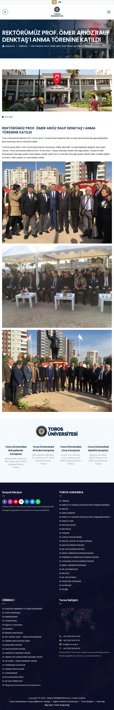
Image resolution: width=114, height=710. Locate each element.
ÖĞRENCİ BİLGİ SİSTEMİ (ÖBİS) (17, 641)
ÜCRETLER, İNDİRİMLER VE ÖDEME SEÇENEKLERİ (23, 609)
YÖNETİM (65, 533)
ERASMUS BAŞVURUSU (13, 633)
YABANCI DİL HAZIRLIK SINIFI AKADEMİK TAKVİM (23, 657)
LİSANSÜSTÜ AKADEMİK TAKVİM (17, 653)
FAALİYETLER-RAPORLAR (71, 581)
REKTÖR (64, 509)
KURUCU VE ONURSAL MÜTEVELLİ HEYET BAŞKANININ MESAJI (85, 517)
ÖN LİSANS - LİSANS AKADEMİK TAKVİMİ (20, 661)
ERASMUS (8, 629)
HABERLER (23, 46)
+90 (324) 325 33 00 (71, 636)
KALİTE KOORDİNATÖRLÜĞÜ (72, 545)
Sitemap (101, 701)
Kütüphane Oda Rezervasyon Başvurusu (22, 685)
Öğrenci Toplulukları (13, 625)
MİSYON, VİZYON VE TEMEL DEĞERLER (76, 541)
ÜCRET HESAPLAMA (12, 613)
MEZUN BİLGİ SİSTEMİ (13, 645)
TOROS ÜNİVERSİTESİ (55, 698)
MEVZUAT (65, 573)
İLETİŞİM (64, 589)
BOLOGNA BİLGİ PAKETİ (13, 677)
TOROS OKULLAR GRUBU (71, 537)
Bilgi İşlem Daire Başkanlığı (57, 705)
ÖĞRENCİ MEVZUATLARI (14, 669)
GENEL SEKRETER (68, 513)
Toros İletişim (87, 701)
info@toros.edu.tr (70, 644)
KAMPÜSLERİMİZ (11, 617)
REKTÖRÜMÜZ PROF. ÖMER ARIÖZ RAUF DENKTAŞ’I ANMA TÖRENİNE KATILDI (65, 46)
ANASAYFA (10, 46)
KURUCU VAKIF (67, 521)
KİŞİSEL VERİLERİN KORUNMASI (73, 565)
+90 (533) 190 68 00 (71, 648)
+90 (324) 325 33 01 (71, 640)
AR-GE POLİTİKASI (68, 577)
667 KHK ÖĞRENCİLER (13, 681)
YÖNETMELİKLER (10, 673)
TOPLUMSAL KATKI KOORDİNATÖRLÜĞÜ (77, 561)
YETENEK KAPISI (10, 621)
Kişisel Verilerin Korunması (65, 701)
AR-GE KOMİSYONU (69, 569)
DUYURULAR (66, 585)
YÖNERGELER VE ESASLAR (14, 665)
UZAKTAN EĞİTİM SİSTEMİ (14, 649)
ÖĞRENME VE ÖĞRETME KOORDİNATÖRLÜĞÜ (80, 557)
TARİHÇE (65, 501)
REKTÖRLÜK (66, 529)
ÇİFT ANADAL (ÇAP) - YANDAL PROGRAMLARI (22, 637)
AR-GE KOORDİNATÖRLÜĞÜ (73, 549)
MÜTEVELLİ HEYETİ (68, 525)
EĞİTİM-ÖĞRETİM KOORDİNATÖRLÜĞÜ (77, 553)
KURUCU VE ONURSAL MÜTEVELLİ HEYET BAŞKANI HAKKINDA (85, 505)
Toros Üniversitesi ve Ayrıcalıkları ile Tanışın (29, 701)
